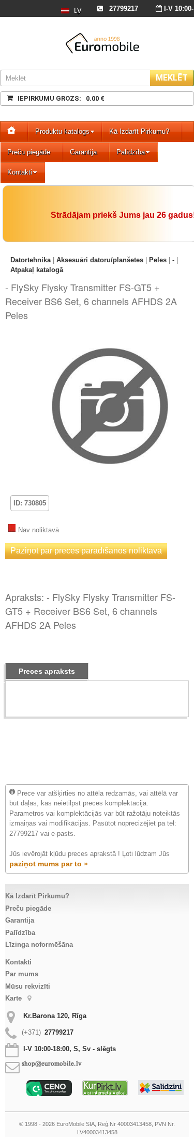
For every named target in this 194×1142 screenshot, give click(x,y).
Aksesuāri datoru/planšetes (99, 260)
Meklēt (172, 78)
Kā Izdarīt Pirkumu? (139, 131)
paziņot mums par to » (48, 864)
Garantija (83, 152)
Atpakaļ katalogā (36, 270)
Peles (158, 260)
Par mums (21, 974)
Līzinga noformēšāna (39, 944)
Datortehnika (30, 260)
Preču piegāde (28, 152)
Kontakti (19, 172)
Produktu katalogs (62, 131)
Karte (14, 998)
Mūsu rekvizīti (27, 986)
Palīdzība (130, 152)
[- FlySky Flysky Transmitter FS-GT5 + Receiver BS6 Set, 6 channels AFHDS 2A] (109, 342)
